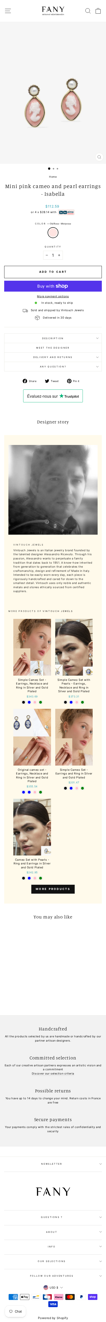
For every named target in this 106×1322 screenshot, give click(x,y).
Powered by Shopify (53, 1318)
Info (52, 1246)
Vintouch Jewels (58, 611)
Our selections (52, 1261)
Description (53, 338)
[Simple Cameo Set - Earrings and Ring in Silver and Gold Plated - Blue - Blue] (71, 788)
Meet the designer (53, 347)
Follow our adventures (52, 1275)
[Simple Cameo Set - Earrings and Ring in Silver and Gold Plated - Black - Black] (65, 788)
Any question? (53, 366)
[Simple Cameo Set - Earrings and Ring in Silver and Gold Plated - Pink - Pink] (77, 788)
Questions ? (52, 1217)
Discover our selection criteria (53, 1073)
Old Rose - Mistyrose (53, 233)
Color (53, 223)
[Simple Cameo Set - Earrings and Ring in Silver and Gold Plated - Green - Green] (82, 788)
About (51, 1232)
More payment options (53, 296)
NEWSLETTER (51, 1163)
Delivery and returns (53, 357)
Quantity (53, 246)
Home (53, 176)
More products (53, 889)
